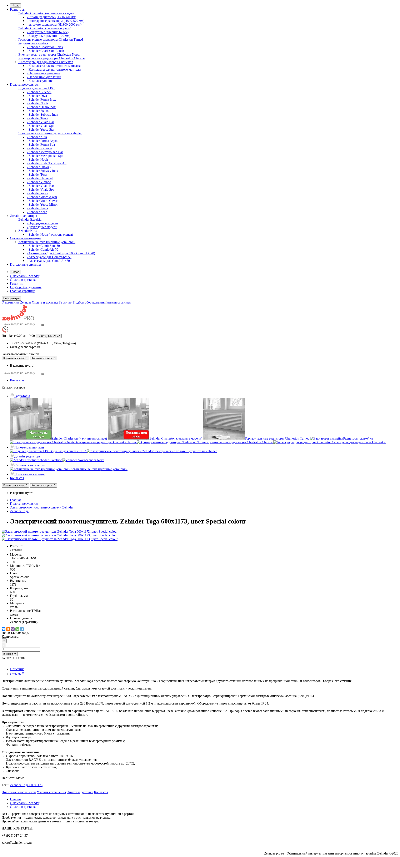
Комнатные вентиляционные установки (46, 242)
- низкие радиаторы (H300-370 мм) (51, 17)
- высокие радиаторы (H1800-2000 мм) (54, 24)
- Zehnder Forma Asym (42, 140)
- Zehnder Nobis (37, 103)
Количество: (10, 636)
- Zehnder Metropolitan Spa (45, 155)
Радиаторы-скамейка (33, 43)
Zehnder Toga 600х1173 (26, 785)
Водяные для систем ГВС (36, 88)
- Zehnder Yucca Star (40, 129)
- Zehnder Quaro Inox (41, 107)
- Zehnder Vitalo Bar (40, 122)
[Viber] (13, 629)
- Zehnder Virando (39, 182)
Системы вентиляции (25, 238)
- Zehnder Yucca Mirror (42, 204)
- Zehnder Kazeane (39, 148)
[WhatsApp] (17, 629)
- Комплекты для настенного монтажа (54, 65)
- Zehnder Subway (39, 167)
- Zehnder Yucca (37, 193)
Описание (17, 669)
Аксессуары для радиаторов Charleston (45, 62)
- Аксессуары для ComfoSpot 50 (49, 257)
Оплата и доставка (23, 279)
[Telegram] (22, 629)
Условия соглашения (51, 792)
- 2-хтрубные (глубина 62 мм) (48, 32)
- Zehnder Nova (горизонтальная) (50, 234)
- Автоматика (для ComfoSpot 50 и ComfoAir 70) (61, 253)
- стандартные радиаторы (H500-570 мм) (55, 20)
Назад (15, 5)
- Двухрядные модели (42, 227)
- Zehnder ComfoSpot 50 (43, 245)
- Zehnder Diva (37, 95)
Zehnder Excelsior (30, 219)
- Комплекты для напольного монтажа (54, 69)
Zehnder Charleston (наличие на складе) (46, 13)
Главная (15, 500)
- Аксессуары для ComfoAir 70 (48, 260)
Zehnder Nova (28, 230)
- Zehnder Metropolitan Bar (45, 152)
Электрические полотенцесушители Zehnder (50, 133)
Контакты (17, 380)
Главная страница (22, 291)
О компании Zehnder (24, 276)
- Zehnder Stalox (38, 110)
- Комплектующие (39, 80)
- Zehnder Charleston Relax (45, 47)
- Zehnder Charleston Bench (45, 50)
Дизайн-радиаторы (23, 215)
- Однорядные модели (42, 223)
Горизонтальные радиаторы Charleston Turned (50, 39)
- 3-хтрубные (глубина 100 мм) (48, 35)
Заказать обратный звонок (20, 354)
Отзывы (17, 674)
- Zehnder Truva (37, 118)
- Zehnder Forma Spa (41, 144)
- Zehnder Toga (37, 174)
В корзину (9, 653)
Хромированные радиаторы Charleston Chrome (51, 58)
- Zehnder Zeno (37, 212)
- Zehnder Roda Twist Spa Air (46, 163)
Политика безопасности (19, 792)
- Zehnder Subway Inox (42, 114)
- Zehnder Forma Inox (41, 99)
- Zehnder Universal (40, 178)
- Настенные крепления (43, 73)
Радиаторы (17, 9)
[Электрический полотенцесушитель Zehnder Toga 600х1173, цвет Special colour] (60, 531)
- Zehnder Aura (37, 137)
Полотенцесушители (25, 84)
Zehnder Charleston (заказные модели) (44, 28)
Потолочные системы (25, 264)
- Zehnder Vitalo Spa (40, 125)
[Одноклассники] (8, 629)
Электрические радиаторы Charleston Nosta (49, 54)
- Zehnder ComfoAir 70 (42, 249)
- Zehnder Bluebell (39, 92)
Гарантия (16, 283)
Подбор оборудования (25, 287)
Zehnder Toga (19, 511)
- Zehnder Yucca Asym (42, 197)
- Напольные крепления (44, 77)
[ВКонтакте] (3, 629)
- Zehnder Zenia (37, 208)
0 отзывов (16, 549)
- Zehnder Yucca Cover (42, 200)
